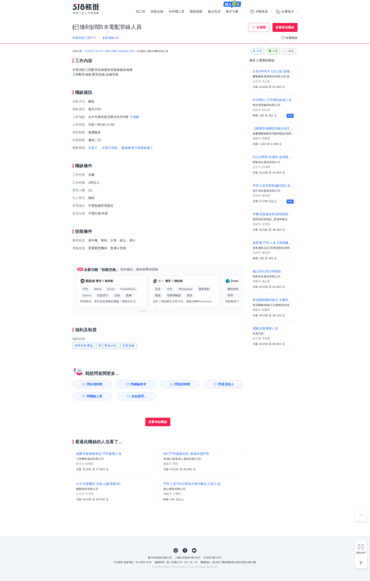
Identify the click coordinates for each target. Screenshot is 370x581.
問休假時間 (95, 384)
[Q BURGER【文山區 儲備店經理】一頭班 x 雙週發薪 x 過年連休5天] (273, 79)
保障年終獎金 (83, 345)
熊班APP (361, 552)
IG (175, 550)
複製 (291, 51)
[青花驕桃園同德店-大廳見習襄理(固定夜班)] (273, 308)
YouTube (194, 550)
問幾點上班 (95, 396)
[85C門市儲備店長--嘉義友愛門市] (201, 462)
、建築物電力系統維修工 (135, 147)
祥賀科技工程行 (127, 51)
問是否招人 (226, 384)
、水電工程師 (107, 147)
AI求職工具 (176, 11)
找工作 (140, 11)
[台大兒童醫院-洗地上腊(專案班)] (114, 492)
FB (185, 550)
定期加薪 (128, 345)
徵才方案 (232, 11)
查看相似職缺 (285, 27)
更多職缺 (110, 37)
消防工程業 (111, 51)
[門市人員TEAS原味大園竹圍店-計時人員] (201, 492)
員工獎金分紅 (107, 345)
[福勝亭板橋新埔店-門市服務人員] (114, 462)
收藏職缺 (292, 37)
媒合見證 (214, 11)
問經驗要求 (138, 384)
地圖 (136, 117)
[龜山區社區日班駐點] (273, 279)
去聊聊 (261, 27)
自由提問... (139, 396)
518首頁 (88, 51)
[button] (244, 291)
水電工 (93, 147)
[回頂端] (361, 515)
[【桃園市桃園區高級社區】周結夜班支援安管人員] (273, 136)
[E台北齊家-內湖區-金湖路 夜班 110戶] (273, 165)
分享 (259, 51)
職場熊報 (196, 11)
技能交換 (157, 11)
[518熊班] (85, 9)
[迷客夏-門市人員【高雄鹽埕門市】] (273, 251)
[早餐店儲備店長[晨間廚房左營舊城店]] (273, 222)
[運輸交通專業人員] (273, 336)
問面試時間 (182, 384)
